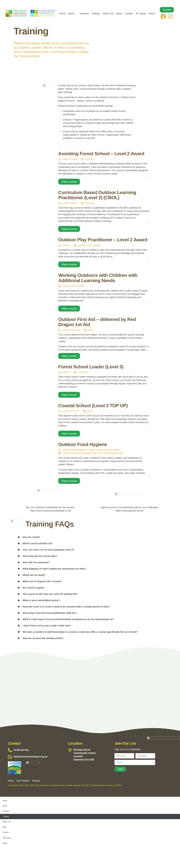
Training (95, 13)
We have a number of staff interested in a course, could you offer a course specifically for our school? (80, 632)
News (119, 13)
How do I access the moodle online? (43, 638)
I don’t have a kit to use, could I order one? (47, 625)
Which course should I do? (38, 543)
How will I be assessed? (36, 562)
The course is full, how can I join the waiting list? (50, 594)
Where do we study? (34, 575)
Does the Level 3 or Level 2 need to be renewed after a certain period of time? (66, 606)
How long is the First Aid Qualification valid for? (50, 613)
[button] (95, 537)
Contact (129, 13)
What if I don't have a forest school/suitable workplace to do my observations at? (68, 619)
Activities (84, 13)
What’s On (108, 13)
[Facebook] (163, 16)
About (71, 13)
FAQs (11, 780)
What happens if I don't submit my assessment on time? (54, 568)
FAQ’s (152, 13)
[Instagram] (170, 16)
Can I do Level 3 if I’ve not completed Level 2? (48, 549)
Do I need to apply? (33, 587)
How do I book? (31, 537)
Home (62, 13)
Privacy (36, 780)
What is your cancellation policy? (41, 600)
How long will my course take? (40, 556)
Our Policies (22, 780)
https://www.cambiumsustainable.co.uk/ (50, 510)
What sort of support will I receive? (42, 581)
